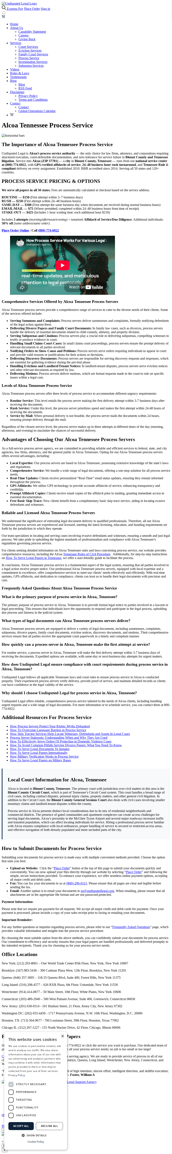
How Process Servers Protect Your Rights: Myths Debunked (50, 726)
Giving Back (26, 39)
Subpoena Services (31, 65)
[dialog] (35, 1091)
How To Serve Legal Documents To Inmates (39, 749)
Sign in (45, 8)
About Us (16, 28)
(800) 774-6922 (48, 230)
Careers (23, 35)
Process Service (28, 58)
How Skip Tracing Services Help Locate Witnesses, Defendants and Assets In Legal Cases (70, 734)
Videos (14, 69)
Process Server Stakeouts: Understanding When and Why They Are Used (58, 737)
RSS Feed (25, 88)
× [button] (62, 1036)
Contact (15, 103)
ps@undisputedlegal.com (97, 891)
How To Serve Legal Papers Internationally (39, 752)
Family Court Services (33, 54)
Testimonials (18, 77)
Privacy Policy (28, 96)
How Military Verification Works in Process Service (44, 756)
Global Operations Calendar (37, 111)
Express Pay (15, 8)
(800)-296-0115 (76, 883)
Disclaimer (17, 92)
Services (15, 43)
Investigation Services (32, 62)
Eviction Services (30, 50)
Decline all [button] (49, 1126)
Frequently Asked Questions (131, 927)
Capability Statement (32, 31)
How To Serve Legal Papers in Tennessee (33, 558)
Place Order (32, 8)
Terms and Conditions (33, 99)
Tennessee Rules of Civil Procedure (86, 554)
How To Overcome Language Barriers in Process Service (48, 730)
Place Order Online (15, 230)
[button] (35, 1135)
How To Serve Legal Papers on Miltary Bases (40, 760)
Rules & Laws (19, 73)
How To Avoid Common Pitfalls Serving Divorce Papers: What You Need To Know (66, 745)
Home (14, 24)
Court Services (28, 46)
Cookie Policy (35, 1142)
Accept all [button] (21, 1126)
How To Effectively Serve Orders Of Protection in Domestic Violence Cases (60, 741)
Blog (13, 81)
